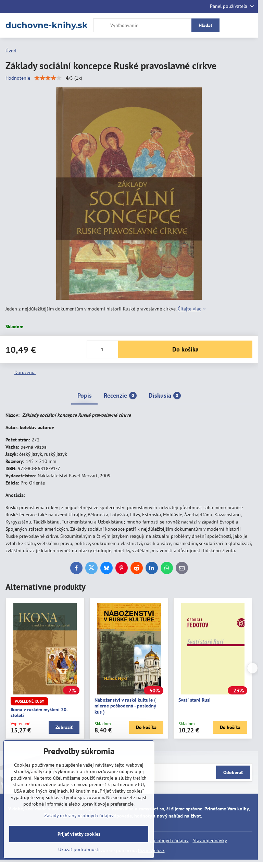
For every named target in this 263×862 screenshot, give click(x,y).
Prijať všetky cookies (79, 834)
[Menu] (249, 25)
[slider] (48, 78)
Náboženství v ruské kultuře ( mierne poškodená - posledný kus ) (125, 706)
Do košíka (185, 349)
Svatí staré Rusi (194, 700)
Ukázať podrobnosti (79, 849)
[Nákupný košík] (233, 25)
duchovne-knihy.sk (46, 25)
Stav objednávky (210, 840)
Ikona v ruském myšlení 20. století (39, 712)
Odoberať (233, 772)
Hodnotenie (17, 78)
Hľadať (205, 25)
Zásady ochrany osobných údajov (79, 815)
